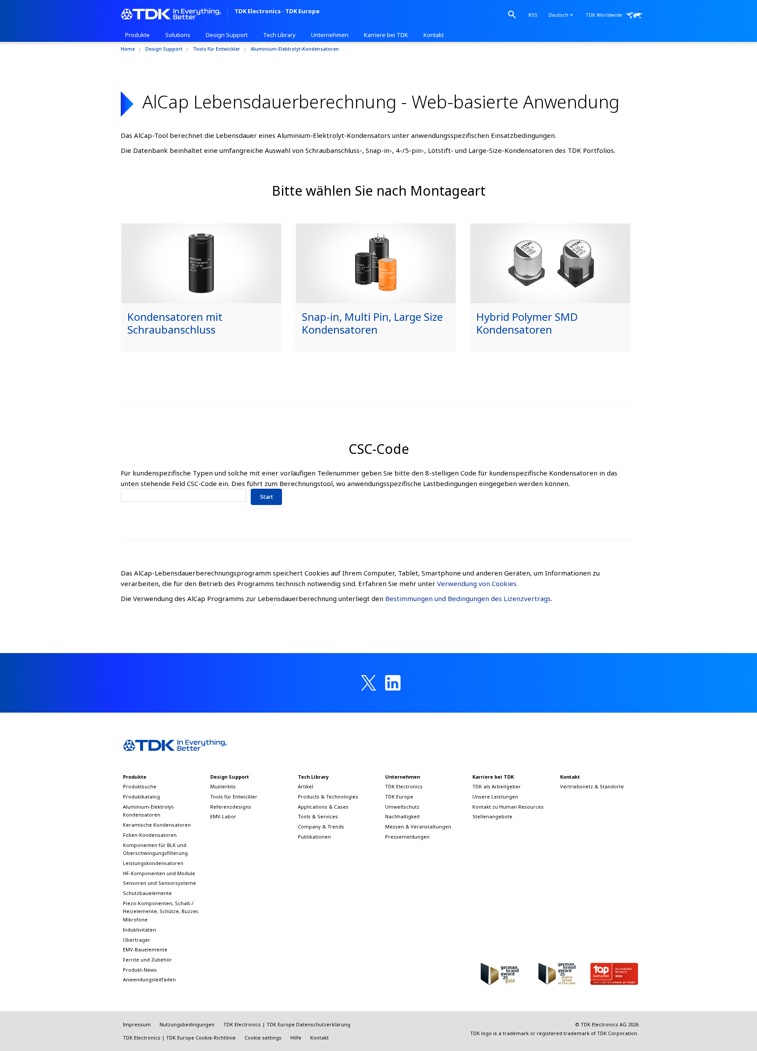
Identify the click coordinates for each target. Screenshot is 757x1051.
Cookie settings (263, 1037)
